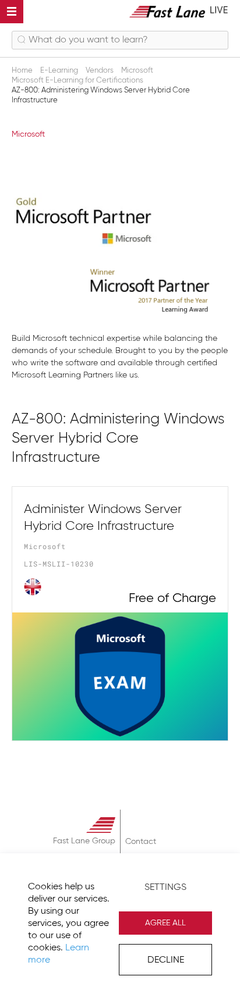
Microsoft (28, 134)
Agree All (165, 923)
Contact (140, 842)
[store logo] (178, 11)
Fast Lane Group (84, 841)
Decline (165, 960)
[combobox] (120, 40)
